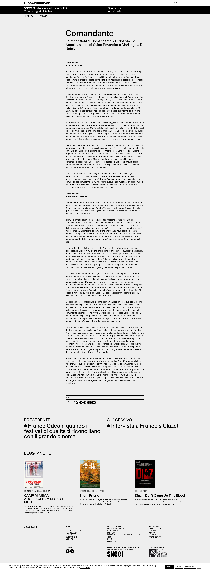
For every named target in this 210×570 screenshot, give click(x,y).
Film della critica (73, 531)
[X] (82, 402)
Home (26, 16)
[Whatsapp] (90, 402)
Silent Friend (89, 495)
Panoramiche (71, 537)
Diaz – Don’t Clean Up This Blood (160, 495)
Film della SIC (71, 533)
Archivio (69, 539)
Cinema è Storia (114, 527)
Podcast (111, 533)
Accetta (169, 566)
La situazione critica (116, 529)
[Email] (94, 402)
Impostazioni (189, 566)
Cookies (152, 535)
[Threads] (86, 402)
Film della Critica (41, 491)
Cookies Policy (85, 567)
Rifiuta (179, 566)
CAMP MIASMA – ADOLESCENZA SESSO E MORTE (44, 498)
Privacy (152, 533)
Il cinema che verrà (115, 531)
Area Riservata (155, 537)
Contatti (153, 531)
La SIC (109, 539)
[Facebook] (78, 402)
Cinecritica (112, 541)
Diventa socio (115, 10)
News (68, 527)
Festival (69, 535)
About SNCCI (154, 527)
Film (32, 16)
